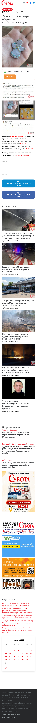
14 (23, 654)
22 (27, 657)
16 (31, 654)
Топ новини (30, 444)
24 (6, 660)
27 (18, 660)
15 (27, 654)
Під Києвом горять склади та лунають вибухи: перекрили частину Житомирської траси (15, 370)
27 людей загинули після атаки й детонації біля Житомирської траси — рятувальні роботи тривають (18, 235)
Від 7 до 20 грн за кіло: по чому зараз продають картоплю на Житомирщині (16, 434)
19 (14, 657)
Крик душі (6, 444)
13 (18, 654)
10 (6, 654)
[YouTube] (27, 2)
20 (18, 657)
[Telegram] (33, 2)
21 (23, 657)
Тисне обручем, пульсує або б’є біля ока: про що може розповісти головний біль (18, 465)
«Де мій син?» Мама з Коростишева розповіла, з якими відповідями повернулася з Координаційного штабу (18, 449)
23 (31, 657)
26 (14, 660)
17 (6, 657)
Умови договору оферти (11, 714)
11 (10, 654)
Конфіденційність (8, 717)
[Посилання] (7, 2)
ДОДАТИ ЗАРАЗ (9, 76)
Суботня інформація (9, 430)
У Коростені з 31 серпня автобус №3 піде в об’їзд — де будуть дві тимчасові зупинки (18, 303)
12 (14, 654)
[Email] (23, 2)
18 (10, 657)
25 (10, 660)
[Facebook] (30, 2)
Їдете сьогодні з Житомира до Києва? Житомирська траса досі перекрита (16, 269)
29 (27, 660)
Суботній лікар (7, 460)
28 (23, 660)
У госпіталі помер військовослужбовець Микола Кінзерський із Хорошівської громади (16, 405)
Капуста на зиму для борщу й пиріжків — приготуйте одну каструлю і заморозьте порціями (17, 630)
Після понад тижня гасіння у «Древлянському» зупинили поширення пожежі (15, 336)
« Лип (7, 668)
